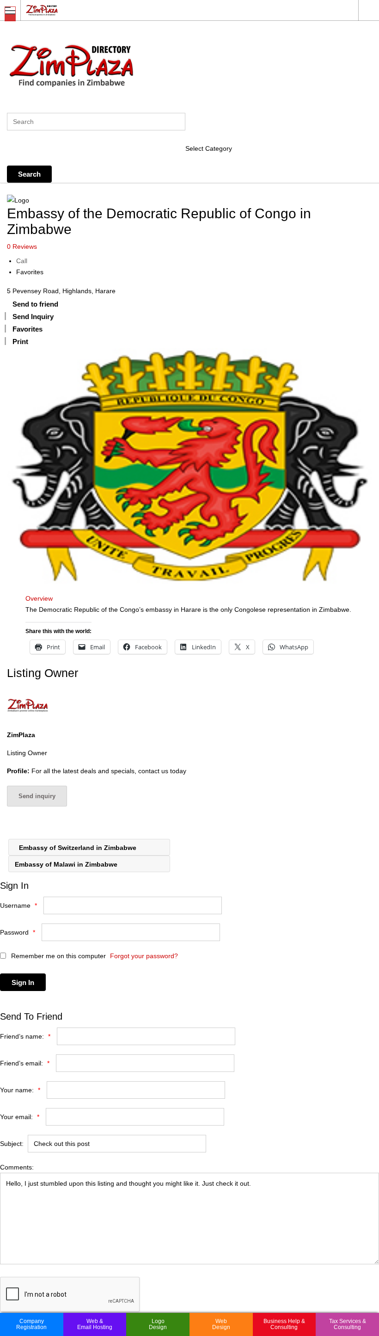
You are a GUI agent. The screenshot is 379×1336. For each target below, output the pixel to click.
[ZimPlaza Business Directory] (180, 10)
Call (21, 261)
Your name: (20, 1090)
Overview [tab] (39, 598)
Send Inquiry (33, 316)
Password (17, 932)
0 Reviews (22, 246)
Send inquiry (36, 796)
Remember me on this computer (57, 956)
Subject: (12, 1143)
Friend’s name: (25, 1036)
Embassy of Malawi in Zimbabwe (67, 864)
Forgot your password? (144, 956)
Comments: (17, 1167)
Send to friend (35, 304)
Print (20, 341)
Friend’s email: (24, 1063)
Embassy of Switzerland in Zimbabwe (76, 847)
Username (18, 905)
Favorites (29, 272)
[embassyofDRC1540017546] (189, 466)
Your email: (19, 1117)
